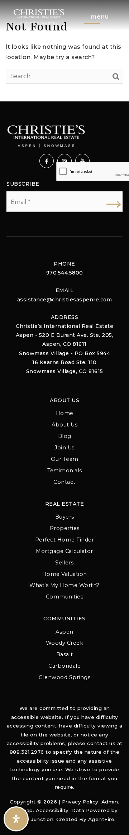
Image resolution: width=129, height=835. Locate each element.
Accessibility (52, 810)
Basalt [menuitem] (64, 654)
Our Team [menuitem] (64, 459)
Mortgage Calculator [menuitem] (64, 551)
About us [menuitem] (64, 424)
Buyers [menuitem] (64, 517)
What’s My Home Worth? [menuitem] (64, 585)
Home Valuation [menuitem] (64, 574)
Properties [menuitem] (65, 528)
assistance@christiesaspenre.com (64, 299)
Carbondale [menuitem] (64, 666)
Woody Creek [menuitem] (64, 643)
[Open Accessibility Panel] (16, 818)
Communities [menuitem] (64, 596)
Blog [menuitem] (64, 436)
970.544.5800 (64, 272)
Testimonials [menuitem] (64, 470)
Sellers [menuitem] (64, 562)
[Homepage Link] (38, 16)
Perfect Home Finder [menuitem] (64, 539)
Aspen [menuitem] (64, 632)
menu (100, 16)
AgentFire (101, 819)
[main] (64, 50)
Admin (109, 802)
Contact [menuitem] (64, 482)
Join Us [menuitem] (64, 447)
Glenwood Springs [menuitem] (64, 677)
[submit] (113, 204)
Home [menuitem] (64, 413)
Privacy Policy (80, 802)
